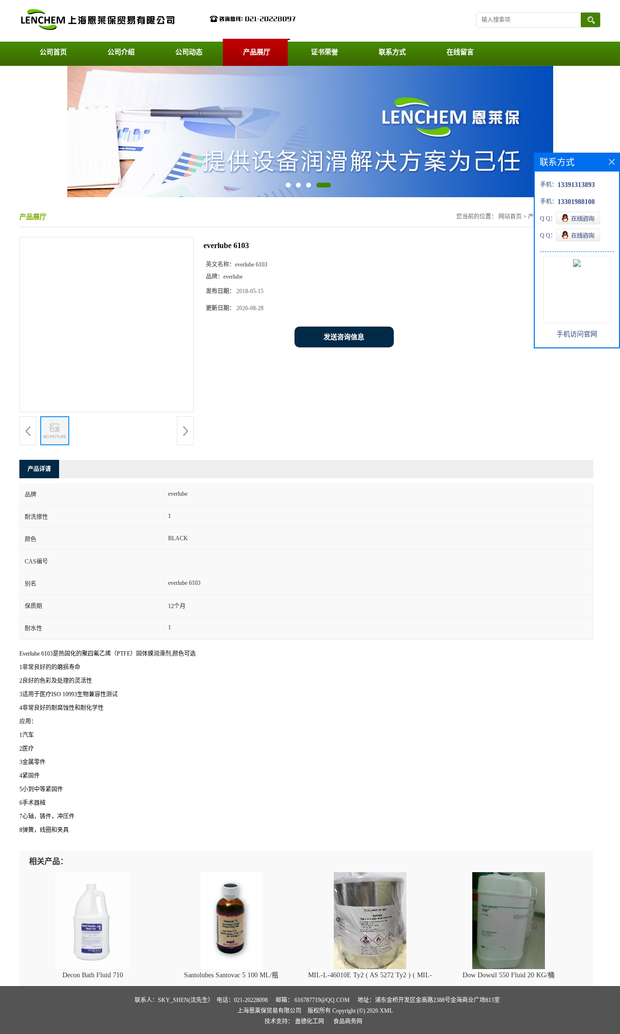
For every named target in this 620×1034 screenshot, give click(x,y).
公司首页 (53, 52)
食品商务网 (347, 1021)
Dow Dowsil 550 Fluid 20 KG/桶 (509, 975)
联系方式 (392, 52)
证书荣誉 (324, 52)
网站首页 (510, 216)
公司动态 (188, 52)
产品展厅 (256, 52)
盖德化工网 (309, 1021)
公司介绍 (121, 52)
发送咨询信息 (344, 337)
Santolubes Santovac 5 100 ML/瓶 (231, 975)
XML (386, 1010)
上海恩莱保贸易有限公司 (269, 1010)
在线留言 (460, 52)
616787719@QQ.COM (322, 1000)
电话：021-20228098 (242, 1000)
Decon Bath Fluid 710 (92, 975)
